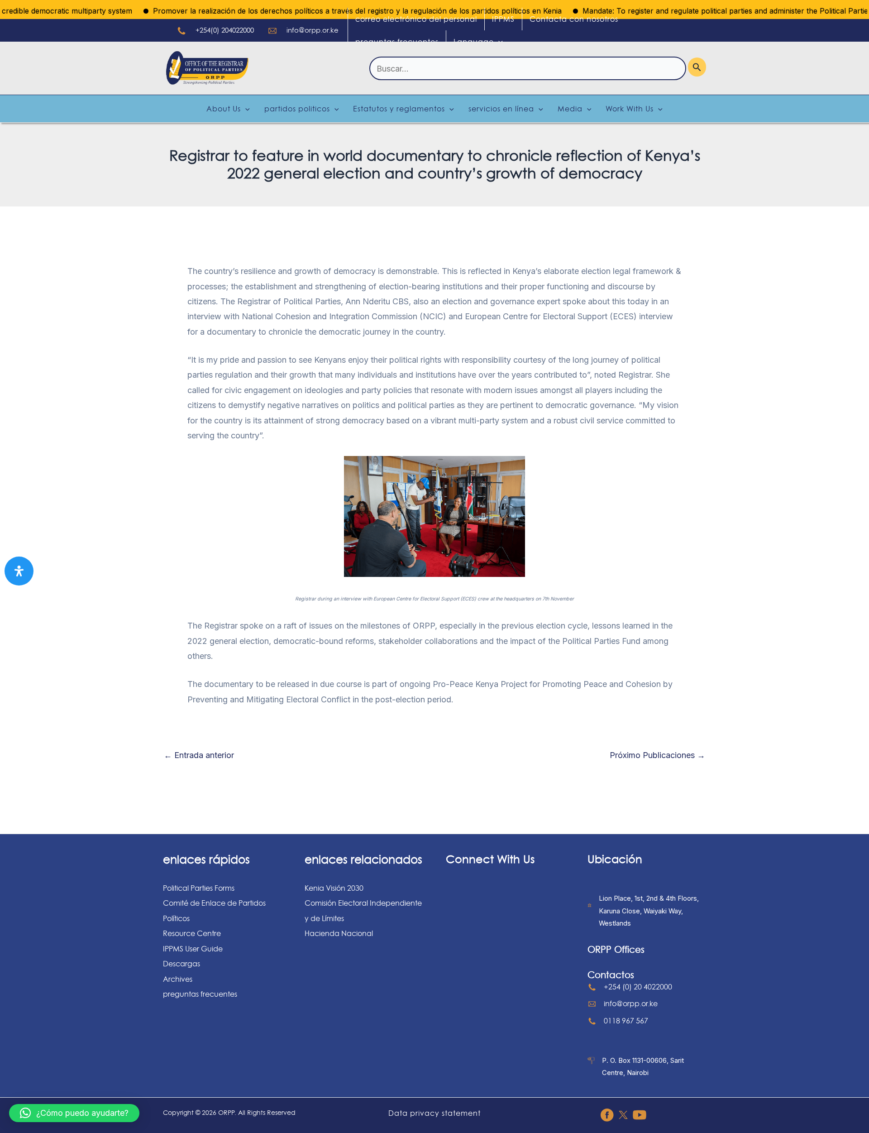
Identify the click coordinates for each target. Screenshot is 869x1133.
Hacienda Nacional (339, 933)
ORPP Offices (616, 949)
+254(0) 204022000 (225, 30)
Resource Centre (192, 933)
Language (474, 41)
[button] (74, 1113)
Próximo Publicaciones (657, 755)
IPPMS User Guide (193, 948)
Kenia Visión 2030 (334, 888)
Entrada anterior (199, 755)
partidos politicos (297, 108)
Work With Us (630, 108)
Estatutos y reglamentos (399, 108)
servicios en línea (501, 108)
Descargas (181, 963)
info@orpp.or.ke (312, 30)
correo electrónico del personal (416, 19)
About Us (223, 108)
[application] (498, 41)
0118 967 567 (626, 1020)
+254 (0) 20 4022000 (638, 986)
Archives (177, 979)
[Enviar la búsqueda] (697, 67)
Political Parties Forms (198, 888)
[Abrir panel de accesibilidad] (19, 571)
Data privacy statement (434, 1113)
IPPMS (503, 19)
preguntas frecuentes (397, 41)
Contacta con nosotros (574, 19)
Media (570, 108)
